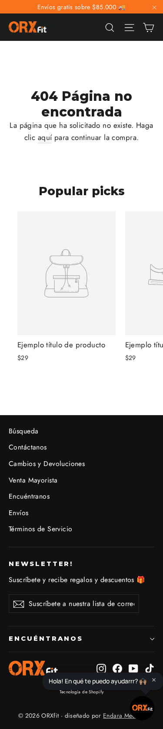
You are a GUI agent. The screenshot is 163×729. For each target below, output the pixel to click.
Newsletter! (41, 564)
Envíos (19, 513)
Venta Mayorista (33, 480)
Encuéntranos (29, 496)
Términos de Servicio (41, 529)
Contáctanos (28, 447)
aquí (45, 137)
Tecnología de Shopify (82, 692)
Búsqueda (23, 431)
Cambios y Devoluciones (47, 464)
